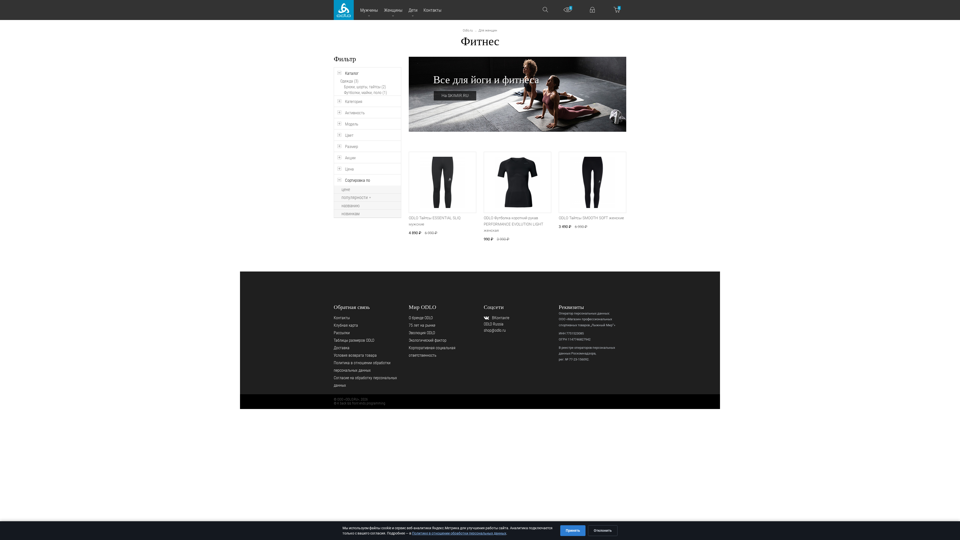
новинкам (351, 213)
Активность (355, 112)
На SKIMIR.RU (455, 95)
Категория (353, 101)
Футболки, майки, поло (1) (365, 92)
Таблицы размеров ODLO (354, 340)
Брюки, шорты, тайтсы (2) (365, 86)
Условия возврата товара (355, 355)
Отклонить (603, 530)
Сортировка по (357, 180)
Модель (351, 124)
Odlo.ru (468, 30)
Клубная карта (346, 325)
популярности (355, 197)
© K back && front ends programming (359, 403)
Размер (351, 146)
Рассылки (342, 332)
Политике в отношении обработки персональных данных (459, 533)
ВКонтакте (500, 318)
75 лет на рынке (422, 325)
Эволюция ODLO (422, 332)
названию (351, 205)
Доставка (342, 348)
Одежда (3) (349, 81)
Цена (349, 169)
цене (346, 189)
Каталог (351, 73)
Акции (350, 157)
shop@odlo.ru (495, 330)
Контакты (342, 318)
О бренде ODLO (421, 318)
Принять (573, 530)
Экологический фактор (427, 340)
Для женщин (487, 30)
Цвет (349, 135)
